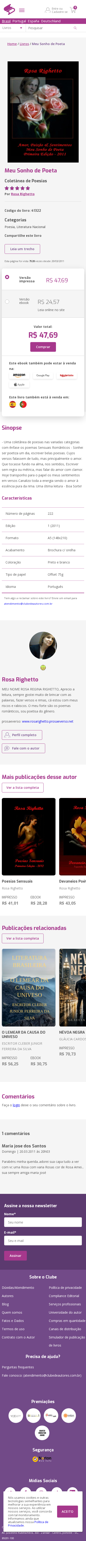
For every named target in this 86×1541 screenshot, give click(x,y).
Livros (24, 44)
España (33, 21)
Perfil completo (24, 735)
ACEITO (67, 1511)
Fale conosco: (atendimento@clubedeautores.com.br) (41, 1375)
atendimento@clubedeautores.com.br (28, 603)
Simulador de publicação (67, 1341)
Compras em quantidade (67, 1320)
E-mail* (10, 1232)
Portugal (19, 21)
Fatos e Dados (13, 1320)
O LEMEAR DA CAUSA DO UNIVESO (23, 1034)
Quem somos (12, 1312)
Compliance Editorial (64, 1296)
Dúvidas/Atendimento (18, 1287)
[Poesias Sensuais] (28, 837)
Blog (5, 1304)
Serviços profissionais (65, 1304)
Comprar (43, 347)
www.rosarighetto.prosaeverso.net (47, 721)
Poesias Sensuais (17, 881)
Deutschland (51, 21)
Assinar (15, 1255)
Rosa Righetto (23, 194)
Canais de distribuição (65, 1329)
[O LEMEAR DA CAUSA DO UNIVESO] (28, 987)
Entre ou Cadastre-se (60, 10)
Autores (8, 1296)
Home (12, 44)
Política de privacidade (65, 1287)
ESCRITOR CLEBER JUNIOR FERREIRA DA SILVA (22, 1046)
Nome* (10, 1214)
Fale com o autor (25, 748)
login (16, 1105)
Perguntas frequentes (18, 1367)
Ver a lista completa (22, 787)
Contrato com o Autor (18, 1337)
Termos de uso (13, 1329)
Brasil (6, 21)
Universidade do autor (65, 1312)
